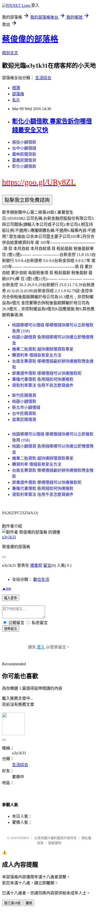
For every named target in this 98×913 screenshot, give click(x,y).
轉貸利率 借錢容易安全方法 (36, 355)
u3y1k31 (9, 537)
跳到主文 (10, 53)
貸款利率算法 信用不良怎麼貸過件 (42, 385)
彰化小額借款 (24, 166)
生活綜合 (43, 78)
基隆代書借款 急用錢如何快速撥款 (42, 379)
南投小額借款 (24, 142)
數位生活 (41, 579)
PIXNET (23, 838)
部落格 (18, 94)
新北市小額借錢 (26, 407)
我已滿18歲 (12, 903)
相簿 (16, 88)
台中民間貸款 (24, 413)
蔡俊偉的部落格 (30, 39)
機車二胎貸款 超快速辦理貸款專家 (42, 349)
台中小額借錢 (24, 148)
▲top (6, 588)
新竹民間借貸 (24, 395)
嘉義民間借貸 (24, 160)
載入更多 (10, 598)
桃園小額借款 (24, 401)
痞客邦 (36, 565)
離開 (29, 903)
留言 (47, 565)
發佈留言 (10, 629)
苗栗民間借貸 (24, 419)
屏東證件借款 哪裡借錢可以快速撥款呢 (46, 373)
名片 (16, 100)
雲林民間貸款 (24, 154)
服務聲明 (54, 843)
